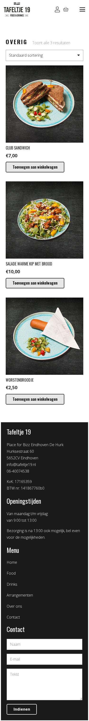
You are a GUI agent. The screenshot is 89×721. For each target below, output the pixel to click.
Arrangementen (20, 595)
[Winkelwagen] (66, 9)
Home (12, 562)
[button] (82, 9)
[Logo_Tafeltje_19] (17, 9)
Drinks (12, 584)
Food (11, 573)
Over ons (14, 606)
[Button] (57, 9)
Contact (13, 617)
